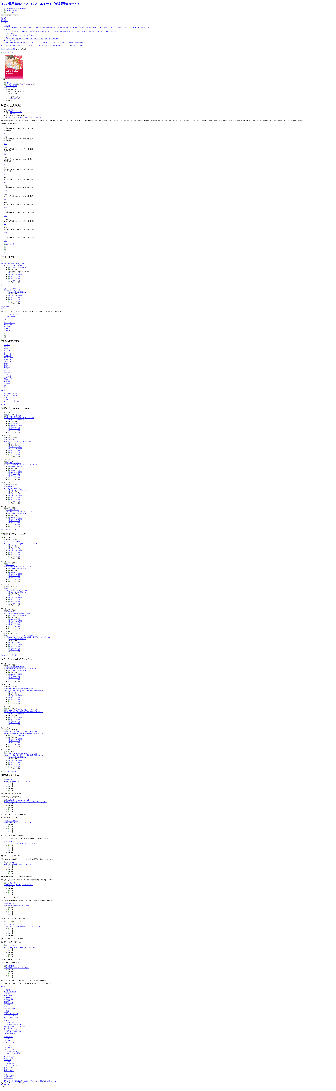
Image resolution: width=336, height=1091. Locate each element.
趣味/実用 (43, 28)
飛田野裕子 (16, 613)
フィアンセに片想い (10, 590)
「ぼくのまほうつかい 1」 (9, 288)
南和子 (19, 590)
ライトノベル (8, 33)
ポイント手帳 (8, 324)
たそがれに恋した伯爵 (11, 543)
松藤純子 (31, 802)
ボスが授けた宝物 (9, 885)
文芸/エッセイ (67, 28)
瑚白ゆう (7, 385)
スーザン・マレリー (26, 441)
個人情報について (50, 1081)
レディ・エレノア (9, 947)
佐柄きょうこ (8, 378)
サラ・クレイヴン (23, 968)
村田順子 (7, 374)
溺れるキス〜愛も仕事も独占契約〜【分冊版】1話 (20, 690)
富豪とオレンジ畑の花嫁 (12, 418)
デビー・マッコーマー (31, 465)
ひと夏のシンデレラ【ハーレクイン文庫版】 (18, 637)
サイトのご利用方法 (19, 8)
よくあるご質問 (9, 1076)
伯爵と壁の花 (8, 864)
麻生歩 (6, 352)
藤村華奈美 (36, 637)
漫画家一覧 (4, 390)
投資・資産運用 (34, 28)
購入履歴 (7, 328)
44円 (5, 182)
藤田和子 (7, 345)
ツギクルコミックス (35, 39)
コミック (7, 37)
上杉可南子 (7, 376)
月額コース (23, 42)
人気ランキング (9, 1063)
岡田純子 (7, 346)
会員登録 (3, 19)
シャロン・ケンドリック (12, 401)
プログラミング (14, 31)
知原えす (7, 365)
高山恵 (15, 864)
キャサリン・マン (27, 885)
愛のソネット (8, 843)
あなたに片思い (9, 441)
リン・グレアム (9, 397)
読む (5, 133)
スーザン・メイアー (40, 802)
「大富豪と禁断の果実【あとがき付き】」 (14, 264)
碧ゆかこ (7, 348)
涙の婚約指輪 (8, 968)
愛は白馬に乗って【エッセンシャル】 (16, 802)
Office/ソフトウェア (110, 31)
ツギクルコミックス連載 (50, 39)
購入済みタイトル (9, 323)
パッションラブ (37, 117)
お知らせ (14, 10)
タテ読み (77, 42)
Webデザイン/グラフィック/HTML (48, 31)
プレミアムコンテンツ (35, 42)
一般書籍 (7, 26)
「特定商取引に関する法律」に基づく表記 (24, 1081)
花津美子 (7, 383)
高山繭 (6, 369)
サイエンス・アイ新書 (115, 28)
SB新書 (99, 28)
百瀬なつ (7, 381)
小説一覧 (7, 1061)
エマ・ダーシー (24, 488)
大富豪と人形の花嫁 (10, 822)
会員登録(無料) (5, 306)
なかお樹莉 (19, 947)
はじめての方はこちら (11, 314)
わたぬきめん (17, 843)
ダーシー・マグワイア (24, 781)
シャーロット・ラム (33, 926)
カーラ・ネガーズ (25, 613)
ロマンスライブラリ (10, 40)
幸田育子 (16, 905)
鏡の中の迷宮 (8, 488)
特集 (62, 42)
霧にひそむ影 (8, 613)
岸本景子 (7, 363)
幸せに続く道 (8, 905)
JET (5, 265)
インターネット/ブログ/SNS (94, 31)
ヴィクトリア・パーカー (14, 265)
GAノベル (18, 35)
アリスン (7, 367)
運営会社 (7, 1081)
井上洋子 (24, 926)
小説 (17, 42)
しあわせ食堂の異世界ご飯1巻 (13, 668)
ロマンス (14, 113)
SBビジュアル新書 (128, 28)
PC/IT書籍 (7, 29)
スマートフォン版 (6, 1084)
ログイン (3, 17)
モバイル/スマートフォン (77, 31)
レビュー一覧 (69, 42)
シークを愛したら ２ (10, 511)
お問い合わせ (8, 1078)
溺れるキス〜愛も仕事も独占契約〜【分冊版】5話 (20, 712)
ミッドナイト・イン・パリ (12, 926)
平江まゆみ (16, 566)
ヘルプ (12, 12)
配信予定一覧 (8, 1067)
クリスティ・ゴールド (29, 590)
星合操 (6, 387)
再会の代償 (7, 781)
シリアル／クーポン (10, 330)
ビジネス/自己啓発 (15, 28)
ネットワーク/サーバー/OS (28, 31)
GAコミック (13, 39)
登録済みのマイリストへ (15, 98)
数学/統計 (76, 28)
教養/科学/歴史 (51, 28)
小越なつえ (7, 356)
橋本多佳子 (7, 354)
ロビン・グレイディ (16, 112)
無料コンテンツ (47, 42)
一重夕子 (7, 372)
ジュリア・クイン (31, 543)
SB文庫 (104, 28)
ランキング (56, 42)
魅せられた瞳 (8, 566)
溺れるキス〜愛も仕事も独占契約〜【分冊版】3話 (20, 755)
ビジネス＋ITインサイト (142, 28)
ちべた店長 (16, 290)
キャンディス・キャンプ (28, 566)
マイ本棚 (3, 22)
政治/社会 (25, 28)
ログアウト (4, 21)
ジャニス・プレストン (24, 864)
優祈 (11, 290)
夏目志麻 (7, 290)
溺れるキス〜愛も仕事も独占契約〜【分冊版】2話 (20, 733)
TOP (2, 1081)
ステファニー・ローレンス (30, 843)
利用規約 (41, 1081)
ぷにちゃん (32, 668)
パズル (82, 28)
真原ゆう (14, 781)
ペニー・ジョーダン (10, 395)
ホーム (6, 42)
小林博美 (16, 488)
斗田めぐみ (7, 361)
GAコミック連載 (23, 39)
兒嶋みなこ (22, 543)
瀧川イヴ (7, 350)
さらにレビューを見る (8, 986)
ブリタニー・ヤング (28, 511)
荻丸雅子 (17, 441)
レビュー (7, 326)
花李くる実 (39, 690)
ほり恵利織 (11, 110)
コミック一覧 (10, 49)
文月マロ (26, 668)
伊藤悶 (15, 968)
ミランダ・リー (9, 399)
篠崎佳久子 (7, 359)
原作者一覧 (4, 404)
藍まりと (7, 370)
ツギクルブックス (28, 35)
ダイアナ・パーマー (10, 393)
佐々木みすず (8, 358)
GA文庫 (11, 35)
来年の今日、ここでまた (12, 465)
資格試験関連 (64, 31)
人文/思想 (59, 28)
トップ (6, 28)
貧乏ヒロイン (13, 117)
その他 (83, 42)
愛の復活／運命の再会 (25, 117)
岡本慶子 (7, 380)
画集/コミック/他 (90, 28)
